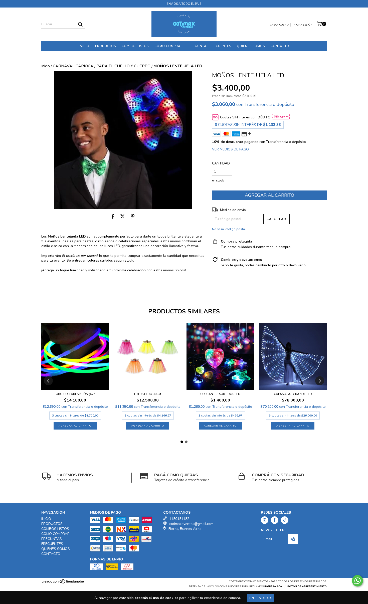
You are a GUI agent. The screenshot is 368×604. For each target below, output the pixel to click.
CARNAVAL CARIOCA (73, 66)
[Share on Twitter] (122, 216)
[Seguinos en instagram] (264, 520)
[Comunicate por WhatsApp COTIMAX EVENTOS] (357, 580)
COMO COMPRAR (168, 46)
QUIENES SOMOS (251, 46)
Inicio (45, 66)
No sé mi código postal (229, 229)
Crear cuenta (279, 25)
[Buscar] (80, 24)
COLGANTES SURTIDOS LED (220, 394)
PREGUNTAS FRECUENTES (210, 46)
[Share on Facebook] (113, 216)
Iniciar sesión (302, 25)
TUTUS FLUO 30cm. (148, 394)
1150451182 (179, 518)
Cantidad (221, 163)
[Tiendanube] (63, 583)
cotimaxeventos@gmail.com (191, 523)
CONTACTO (280, 46)
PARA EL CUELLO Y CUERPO (123, 66)
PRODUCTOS (105, 46)
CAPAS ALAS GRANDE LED (293, 394)
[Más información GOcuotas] (281, 117)
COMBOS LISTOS (135, 46)
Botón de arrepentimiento (307, 586)
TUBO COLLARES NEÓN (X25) (75, 394)
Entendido (260, 598)
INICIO (84, 46)
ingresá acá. (273, 586)
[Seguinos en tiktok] (284, 520)
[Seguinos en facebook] (274, 520)
